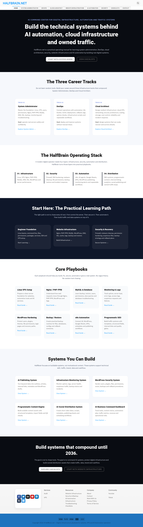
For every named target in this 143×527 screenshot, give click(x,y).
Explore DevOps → (63, 129)
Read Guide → (22, 305)
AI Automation (92, 8)
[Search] (138, 3)
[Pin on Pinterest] (32, 497)
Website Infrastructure (75, 8)
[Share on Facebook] (19, 497)
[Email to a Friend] (28, 497)
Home (16, 8)
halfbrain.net (12, 3)
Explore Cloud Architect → (104, 129)
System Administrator (29, 8)
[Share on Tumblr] (19, 501)
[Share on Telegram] (23, 501)
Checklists (115, 8)
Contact (126, 8)
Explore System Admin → (27, 129)
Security (104, 8)
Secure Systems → (101, 243)
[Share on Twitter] (23, 497)
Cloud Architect (56, 8)
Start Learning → (24, 243)
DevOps (44, 8)
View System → (23, 393)
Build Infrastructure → (64, 240)
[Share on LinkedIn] (37, 497)
